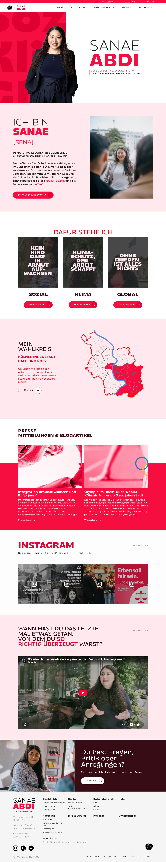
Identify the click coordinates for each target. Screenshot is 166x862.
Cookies (148, 857)
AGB (124, 857)
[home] (16, 7)
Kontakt (98, 816)
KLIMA (83, 295)
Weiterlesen (25, 520)
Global (96, 810)
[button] (64, 7)
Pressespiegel (49, 829)
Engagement (49, 806)
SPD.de (135, 857)
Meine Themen (75, 803)
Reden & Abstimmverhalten (78, 807)
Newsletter (50, 838)
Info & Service (77, 816)
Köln (82, 7)
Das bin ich (62, 7)
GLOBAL (127, 295)
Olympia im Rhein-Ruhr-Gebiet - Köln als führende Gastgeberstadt (113, 494)
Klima (96, 806)
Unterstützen (128, 816)
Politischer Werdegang (54, 803)
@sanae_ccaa (140, 545)
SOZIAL (38, 295)
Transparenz (49, 810)
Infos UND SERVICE (105, 2)
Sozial (96, 803)
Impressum (110, 857)
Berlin (125, 7)
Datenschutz (92, 857)
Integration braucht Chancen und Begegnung (47, 494)
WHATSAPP (130, 2)
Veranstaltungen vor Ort (53, 824)
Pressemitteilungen (52, 832)
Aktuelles (144, 7)
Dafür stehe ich (102, 7)
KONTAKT (150, 2)
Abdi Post (47, 820)
